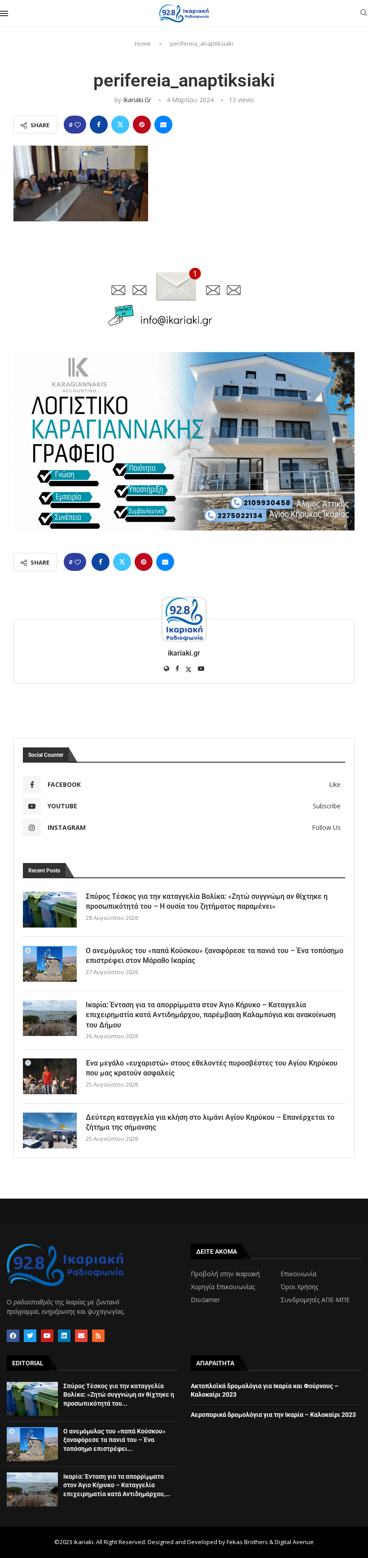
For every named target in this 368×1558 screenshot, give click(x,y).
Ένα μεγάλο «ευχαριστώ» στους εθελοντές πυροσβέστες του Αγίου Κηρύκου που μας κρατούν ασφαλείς (211, 1068)
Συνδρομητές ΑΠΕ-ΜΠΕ (315, 1300)
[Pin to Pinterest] (142, 125)
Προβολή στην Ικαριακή (225, 1274)
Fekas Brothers (247, 1542)
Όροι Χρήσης (299, 1287)
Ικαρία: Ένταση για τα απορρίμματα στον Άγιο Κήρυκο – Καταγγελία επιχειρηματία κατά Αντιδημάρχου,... (117, 1485)
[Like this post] (77, 125)
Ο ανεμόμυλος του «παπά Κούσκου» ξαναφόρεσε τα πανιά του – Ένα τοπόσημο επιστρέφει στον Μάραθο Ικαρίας (214, 955)
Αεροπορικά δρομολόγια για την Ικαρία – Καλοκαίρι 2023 (273, 1414)
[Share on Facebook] (99, 125)
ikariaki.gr (137, 99)
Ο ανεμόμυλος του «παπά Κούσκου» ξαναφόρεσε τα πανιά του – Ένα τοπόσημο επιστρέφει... (114, 1440)
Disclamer (205, 1300)
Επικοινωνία (298, 1274)
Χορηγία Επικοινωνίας (223, 1287)
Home (143, 43)
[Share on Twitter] (120, 125)
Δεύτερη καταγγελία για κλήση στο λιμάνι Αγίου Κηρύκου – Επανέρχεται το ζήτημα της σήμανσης (210, 1122)
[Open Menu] (4, 13)
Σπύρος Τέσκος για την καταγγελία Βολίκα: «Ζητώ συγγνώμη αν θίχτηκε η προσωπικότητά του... (118, 1394)
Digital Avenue (294, 1542)
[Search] (363, 13)
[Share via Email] (163, 125)
